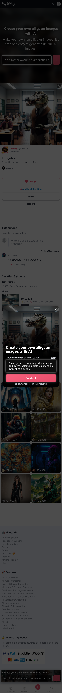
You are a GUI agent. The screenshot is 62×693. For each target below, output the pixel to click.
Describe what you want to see (22, 357)
